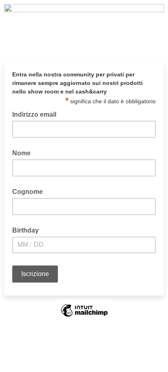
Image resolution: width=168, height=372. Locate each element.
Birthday (25, 230)
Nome (21, 153)
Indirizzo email (36, 113)
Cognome (27, 191)
